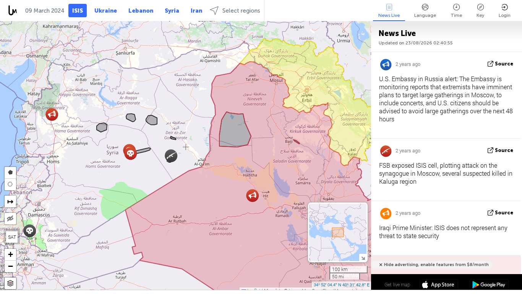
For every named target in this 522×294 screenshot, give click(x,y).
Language (425, 15)
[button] (252, 195)
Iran (196, 10)
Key (480, 15)
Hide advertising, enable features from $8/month (436, 264)
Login (505, 15)
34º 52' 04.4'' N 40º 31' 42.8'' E (342, 284)
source (504, 64)
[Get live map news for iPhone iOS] (439, 285)
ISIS (77, 10)
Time (456, 15)
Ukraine (105, 10)
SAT (12, 237)
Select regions (241, 10)
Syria (172, 10)
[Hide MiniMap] (362, 257)
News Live (389, 15)
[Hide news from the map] (10, 218)
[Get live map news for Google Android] (489, 285)
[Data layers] (10, 283)
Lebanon (140, 10)
